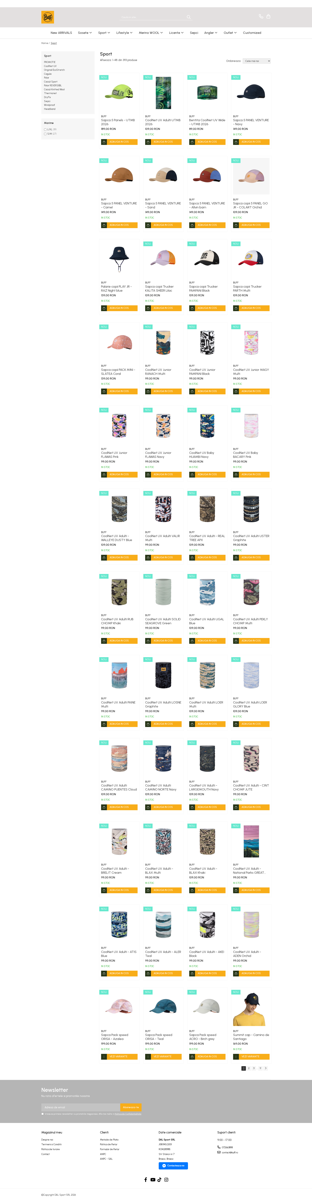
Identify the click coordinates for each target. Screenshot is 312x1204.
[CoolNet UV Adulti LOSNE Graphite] (163, 675)
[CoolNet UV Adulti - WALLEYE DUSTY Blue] (119, 509)
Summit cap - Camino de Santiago (251, 1037)
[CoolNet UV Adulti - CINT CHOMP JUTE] (251, 758)
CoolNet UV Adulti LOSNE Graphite (163, 704)
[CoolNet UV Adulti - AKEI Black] (207, 924)
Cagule (48, 74)
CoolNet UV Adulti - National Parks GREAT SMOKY (248, 871)
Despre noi (47, 1139)
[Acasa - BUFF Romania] (59, 17)
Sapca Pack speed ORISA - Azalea (114, 1037)
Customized (252, 33)
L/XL (49, 129)
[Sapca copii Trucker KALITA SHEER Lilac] (163, 259)
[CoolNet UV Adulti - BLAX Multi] (163, 841)
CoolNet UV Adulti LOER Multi (206, 704)
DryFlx (47, 97)
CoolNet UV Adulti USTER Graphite (251, 538)
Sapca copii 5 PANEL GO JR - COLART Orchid (250, 205)
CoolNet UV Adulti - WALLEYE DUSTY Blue (116, 538)
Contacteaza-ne (175, 1165)
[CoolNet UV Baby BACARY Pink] (251, 425)
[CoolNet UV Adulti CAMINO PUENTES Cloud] (119, 758)
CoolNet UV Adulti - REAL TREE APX (207, 538)
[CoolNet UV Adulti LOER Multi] (207, 675)
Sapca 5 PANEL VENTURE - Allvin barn (207, 205)
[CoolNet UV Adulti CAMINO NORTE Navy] (163, 758)
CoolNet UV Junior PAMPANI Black (202, 372)
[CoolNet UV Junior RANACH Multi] (163, 342)
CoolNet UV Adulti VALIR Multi (162, 538)
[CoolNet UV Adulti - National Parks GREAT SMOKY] (251, 841)
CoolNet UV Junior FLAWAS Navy (158, 455)
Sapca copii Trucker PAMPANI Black (203, 288)
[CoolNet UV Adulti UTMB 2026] (163, 93)
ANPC (103, 1154)
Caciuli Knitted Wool (54, 89)
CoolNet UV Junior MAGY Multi (251, 372)
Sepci (47, 101)
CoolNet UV (50, 66)
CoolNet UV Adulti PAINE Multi (118, 704)
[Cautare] (188, 17)
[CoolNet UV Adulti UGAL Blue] (207, 592)
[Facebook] (146, 1180)
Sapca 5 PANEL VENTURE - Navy (251, 122)
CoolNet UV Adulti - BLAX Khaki (203, 871)
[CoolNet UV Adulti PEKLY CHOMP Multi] (251, 592)
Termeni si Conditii (51, 1144)
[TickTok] (159, 1180)
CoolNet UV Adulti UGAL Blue (206, 621)
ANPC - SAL (106, 1159)
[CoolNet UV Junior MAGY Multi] (251, 342)
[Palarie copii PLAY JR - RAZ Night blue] (119, 259)
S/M (49, 133)
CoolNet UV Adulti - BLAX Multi (159, 871)
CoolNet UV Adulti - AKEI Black (206, 954)
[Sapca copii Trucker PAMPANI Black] (207, 259)
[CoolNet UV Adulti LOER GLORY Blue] (251, 675)
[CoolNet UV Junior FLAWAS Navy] (163, 425)
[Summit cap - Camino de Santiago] (251, 1007)
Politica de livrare (50, 1149)
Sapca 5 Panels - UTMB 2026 (118, 122)
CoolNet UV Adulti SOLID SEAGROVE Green (163, 621)
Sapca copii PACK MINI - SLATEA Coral (118, 372)
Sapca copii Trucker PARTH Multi (247, 288)
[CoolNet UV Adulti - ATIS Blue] (119, 924)
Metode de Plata (109, 1139)
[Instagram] (166, 1180)
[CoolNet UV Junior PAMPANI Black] (207, 342)
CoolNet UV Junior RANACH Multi (158, 372)
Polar (46, 77)
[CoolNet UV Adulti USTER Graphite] (251, 509)
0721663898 (227, 1147)
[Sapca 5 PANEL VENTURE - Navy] (251, 93)
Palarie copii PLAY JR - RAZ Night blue (116, 288)
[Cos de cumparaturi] (268, 16)
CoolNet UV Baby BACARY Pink (245, 455)
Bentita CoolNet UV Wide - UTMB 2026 (207, 122)
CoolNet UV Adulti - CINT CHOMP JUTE (251, 787)
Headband (49, 109)
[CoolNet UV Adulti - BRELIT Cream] (119, 841)
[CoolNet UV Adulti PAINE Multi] (119, 675)
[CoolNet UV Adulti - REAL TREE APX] (207, 509)
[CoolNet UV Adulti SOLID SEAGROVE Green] (163, 592)
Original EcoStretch (54, 70)
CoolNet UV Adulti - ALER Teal (163, 954)
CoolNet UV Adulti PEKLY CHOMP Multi (250, 621)
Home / (45, 43)
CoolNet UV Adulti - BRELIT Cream (115, 871)
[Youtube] (153, 1180)
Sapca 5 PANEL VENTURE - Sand (163, 205)
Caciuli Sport (50, 81)
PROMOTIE (49, 62)
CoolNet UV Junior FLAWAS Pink (114, 455)
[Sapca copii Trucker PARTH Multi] (251, 259)
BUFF (104, 116)
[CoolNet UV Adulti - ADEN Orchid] (251, 924)
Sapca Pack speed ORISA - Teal (158, 1037)
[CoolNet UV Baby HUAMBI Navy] (207, 425)
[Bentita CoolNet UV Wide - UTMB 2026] (207, 93)
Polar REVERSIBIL (53, 85)
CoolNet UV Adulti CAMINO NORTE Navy (160, 787)
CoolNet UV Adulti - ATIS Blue (118, 954)
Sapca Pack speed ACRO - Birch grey (202, 1037)
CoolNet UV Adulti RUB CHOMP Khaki (117, 621)
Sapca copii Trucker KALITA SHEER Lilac (159, 288)
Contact (45, 1154)
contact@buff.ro (229, 1152)
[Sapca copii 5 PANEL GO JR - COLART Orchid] (251, 176)
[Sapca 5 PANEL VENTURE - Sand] (163, 176)
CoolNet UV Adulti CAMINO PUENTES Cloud (119, 787)
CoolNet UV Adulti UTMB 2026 (163, 122)
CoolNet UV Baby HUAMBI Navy (201, 455)
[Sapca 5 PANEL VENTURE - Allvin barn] (207, 176)
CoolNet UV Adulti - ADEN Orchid (247, 954)
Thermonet (50, 93)
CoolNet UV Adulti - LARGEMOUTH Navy (204, 787)
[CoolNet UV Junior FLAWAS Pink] (119, 425)
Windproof (49, 105)
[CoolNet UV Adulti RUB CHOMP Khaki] (119, 592)
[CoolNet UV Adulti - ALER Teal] (163, 924)
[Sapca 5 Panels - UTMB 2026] (119, 93)
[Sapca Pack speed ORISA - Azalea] (119, 1007)
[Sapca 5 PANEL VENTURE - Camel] (119, 176)
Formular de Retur (109, 1149)
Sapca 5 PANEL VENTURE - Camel (119, 205)
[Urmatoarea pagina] (265, 1068)
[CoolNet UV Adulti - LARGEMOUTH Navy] (207, 758)
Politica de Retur (108, 1144)
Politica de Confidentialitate (128, 1114)
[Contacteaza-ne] (260, 16)
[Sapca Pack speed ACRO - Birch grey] (207, 1007)
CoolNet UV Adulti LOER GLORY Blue (250, 704)
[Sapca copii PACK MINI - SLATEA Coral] (119, 342)
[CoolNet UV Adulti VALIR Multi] (163, 509)
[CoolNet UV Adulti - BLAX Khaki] (207, 841)
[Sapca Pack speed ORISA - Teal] (163, 1007)
